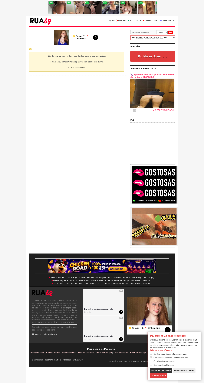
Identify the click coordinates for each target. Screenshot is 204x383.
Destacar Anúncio (53, 360)
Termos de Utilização (73, 360)
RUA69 (40, 21)
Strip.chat (88, 312)
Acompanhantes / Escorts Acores (45, 353)
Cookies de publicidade (163, 365)
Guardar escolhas (184, 370)
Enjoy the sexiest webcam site (98, 309)
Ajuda (112, 20)
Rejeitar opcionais (161, 370)
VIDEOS (136, 361)
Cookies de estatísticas (164, 361)
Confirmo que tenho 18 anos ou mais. (170, 354)
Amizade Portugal (104, 353)
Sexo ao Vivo (151, 20)
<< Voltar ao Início (76, 67)
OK (170, 32)
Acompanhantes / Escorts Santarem (78, 353)
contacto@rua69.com (44, 334)
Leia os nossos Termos (161, 350)
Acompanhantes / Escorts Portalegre (129, 353)
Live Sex (121, 20)
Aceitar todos (158, 376)
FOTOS (144, 361)
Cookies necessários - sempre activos (170, 358)
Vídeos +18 (167, 20)
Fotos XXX (134, 20)
